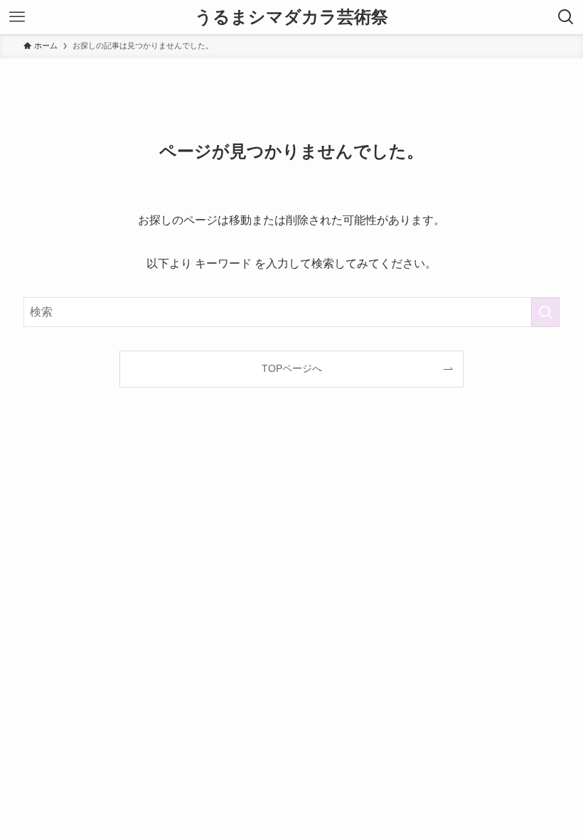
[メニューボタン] (17, 17)
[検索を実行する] (545, 312)
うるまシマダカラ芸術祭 (291, 17)
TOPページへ (292, 368)
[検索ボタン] (566, 17)
